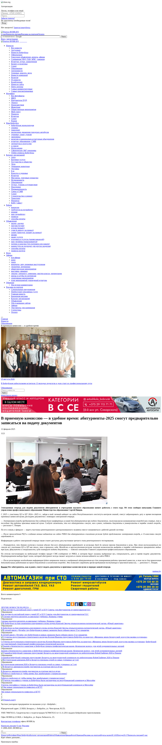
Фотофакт (10, 93)
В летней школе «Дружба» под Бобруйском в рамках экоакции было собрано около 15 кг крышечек (44, 635)
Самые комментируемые (21, 89)
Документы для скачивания (23, 308)
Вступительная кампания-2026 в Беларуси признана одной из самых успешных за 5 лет (39, 664)
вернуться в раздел (9, 395)
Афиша (9, 255)
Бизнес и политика (19, 64)
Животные (15, 107)
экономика (15, 137)
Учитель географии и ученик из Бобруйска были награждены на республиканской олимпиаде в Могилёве (47, 685)
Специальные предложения (23, 289)
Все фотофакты (17, 96)
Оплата (41, 34)
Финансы (15, 201)
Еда (12, 171)
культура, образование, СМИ (23, 141)
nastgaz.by (157, 571)
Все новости (16, 48)
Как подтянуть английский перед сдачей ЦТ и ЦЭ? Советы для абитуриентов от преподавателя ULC (45, 614)
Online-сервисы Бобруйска (22, 153)
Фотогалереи (16, 148)
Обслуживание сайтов (21, 303)
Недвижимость (17, 180)
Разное (14, 121)
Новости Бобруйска (19, 52)
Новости (10, 46)
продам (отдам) (17, 226)
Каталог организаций (15, 155)
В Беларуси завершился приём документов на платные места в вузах (30, 671)
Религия (14, 77)
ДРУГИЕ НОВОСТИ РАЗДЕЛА (15, 607)
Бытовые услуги (18, 159)
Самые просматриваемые (22, 91)
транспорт (15, 130)
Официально (16, 55)
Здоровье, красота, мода (21, 73)
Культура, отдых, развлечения (24, 62)
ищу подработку (18, 214)
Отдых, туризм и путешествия (24, 185)
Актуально (16, 50)
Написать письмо (13, 34)
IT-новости (16, 80)
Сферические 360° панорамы (23, 150)
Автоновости (17, 71)
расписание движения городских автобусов (30, 132)
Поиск (63, 37)
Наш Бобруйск (12, 123)
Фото (8, 253)
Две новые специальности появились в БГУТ (20, 692)
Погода (122, 735)
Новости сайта (17, 84)
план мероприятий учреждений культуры (29, 280)
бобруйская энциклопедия (22, 125)
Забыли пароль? (8, 18)
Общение (10, 283)
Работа (9, 205)
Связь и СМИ (17, 191)
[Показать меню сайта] (2, 317)
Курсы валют (108, 735)
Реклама (25, 726)
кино (13, 260)
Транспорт (15, 198)
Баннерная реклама (19, 296)
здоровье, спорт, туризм (21, 134)
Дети (13, 164)
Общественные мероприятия (23, 109)
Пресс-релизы (17, 87)
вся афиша (15, 257)
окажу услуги (17, 237)
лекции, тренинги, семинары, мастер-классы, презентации (36, 273)
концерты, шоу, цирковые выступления (28, 264)
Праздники (16, 187)
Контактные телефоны (11, 721)
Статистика (16, 310)
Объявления (11, 221)
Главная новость (18, 294)
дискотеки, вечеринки (20, 267)
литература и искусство (21, 144)
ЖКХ (13, 98)
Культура (15, 116)
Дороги (14, 103)
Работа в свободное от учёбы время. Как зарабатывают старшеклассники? (33, 678)
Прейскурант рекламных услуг (24, 292)
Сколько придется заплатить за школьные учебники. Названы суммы (31, 621)
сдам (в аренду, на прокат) (22, 230)
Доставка (15, 169)
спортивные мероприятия (22, 278)
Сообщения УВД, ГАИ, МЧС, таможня (28, 59)
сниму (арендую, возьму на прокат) (26, 232)
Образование (16, 68)
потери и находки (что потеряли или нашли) (30, 244)
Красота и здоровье (19, 173)
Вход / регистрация (9, 39)
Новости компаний (19, 75)
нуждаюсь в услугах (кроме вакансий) (27, 239)
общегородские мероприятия (23, 269)
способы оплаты (18, 219)
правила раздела (18, 251)
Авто (13, 157)
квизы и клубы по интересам (23, 276)
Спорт (14, 66)
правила (14, 216)
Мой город (16, 112)
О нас (3, 34)
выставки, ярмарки (19, 271)
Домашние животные (20, 166)
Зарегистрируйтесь (22, 27)
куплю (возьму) (18, 228)
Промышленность (19, 189)
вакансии (15, 207)
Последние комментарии (22, 285)
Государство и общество (21, 162)
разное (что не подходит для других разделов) (31, 246)
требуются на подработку (22, 210)
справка (14, 128)
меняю (14, 235)
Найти (4, 393)
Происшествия (17, 105)
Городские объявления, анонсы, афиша (28, 57)
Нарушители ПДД (19, 100)
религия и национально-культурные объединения (32, 139)
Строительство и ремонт (21, 196)
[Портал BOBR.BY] (10, 32)
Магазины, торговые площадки (24, 178)
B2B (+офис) (16, 203)
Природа (15, 114)
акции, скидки (17, 223)
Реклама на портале (29, 34)
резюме (14, 212)
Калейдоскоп (16, 82)
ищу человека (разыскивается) (24, 242)
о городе (14, 146)
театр (13, 262)
